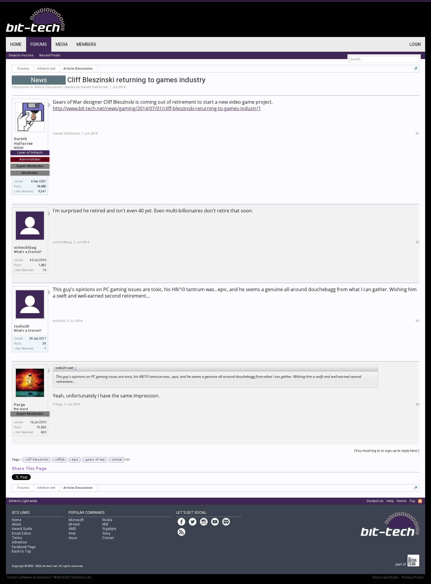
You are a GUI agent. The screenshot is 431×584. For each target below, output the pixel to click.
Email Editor (21, 533)
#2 (417, 242)
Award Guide (22, 529)
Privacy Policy (413, 577)
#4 (417, 404)
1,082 (42, 265)
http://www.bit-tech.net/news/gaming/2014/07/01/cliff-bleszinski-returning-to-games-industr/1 (157, 108)
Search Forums (21, 55)
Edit (127, 460)
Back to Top (21, 551)
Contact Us (375, 501)
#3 (417, 321)
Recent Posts (49, 55)
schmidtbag (25, 247)
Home (16, 44)
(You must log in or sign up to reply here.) (386, 451)
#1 (417, 133)
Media (62, 44)
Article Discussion (49, 87)
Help (390, 501)
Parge (19, 404)
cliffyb (60, 460)
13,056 (41, 427)
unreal (117, 460)
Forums (38, 44)
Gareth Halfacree (94, 87)
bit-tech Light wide (23, 501)
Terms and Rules (385, 577)
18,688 (41, 186)
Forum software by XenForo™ (49, 577)
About (16, 524)
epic (75, 460)
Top (412, 501)
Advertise (19, 542)
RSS (420, 501)
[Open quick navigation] (416, 69)
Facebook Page (23, 547)
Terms (17, 538)
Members (86, 44)
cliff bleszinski (37, 460)
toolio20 (21, 326)
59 (44, 343)
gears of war (95, 460)
